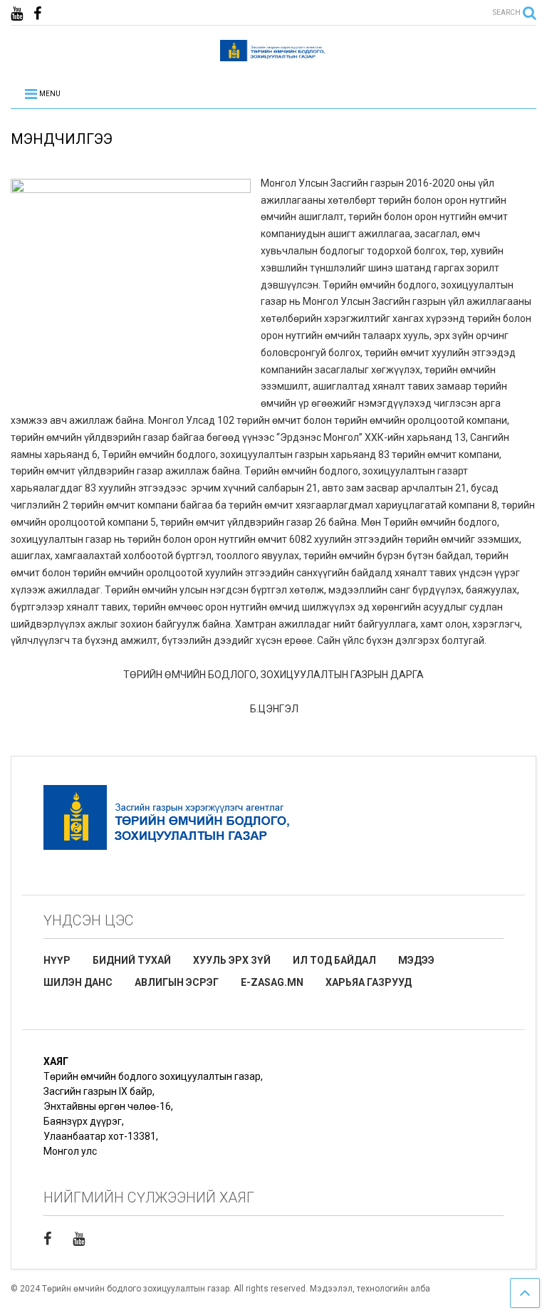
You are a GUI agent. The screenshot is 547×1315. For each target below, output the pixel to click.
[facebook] (37, 13)
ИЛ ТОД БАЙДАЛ (334, 960)
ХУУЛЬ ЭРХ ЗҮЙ (232, 960)
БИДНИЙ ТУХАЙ (132, 960)
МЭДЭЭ (416, 960)
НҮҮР (57, 960)
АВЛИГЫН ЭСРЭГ (177, 982)
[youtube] (17, 13)
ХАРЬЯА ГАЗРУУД (368, 982)
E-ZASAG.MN (272, 982)
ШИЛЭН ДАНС (78, 982)
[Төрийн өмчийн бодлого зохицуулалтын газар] (273, 55)
